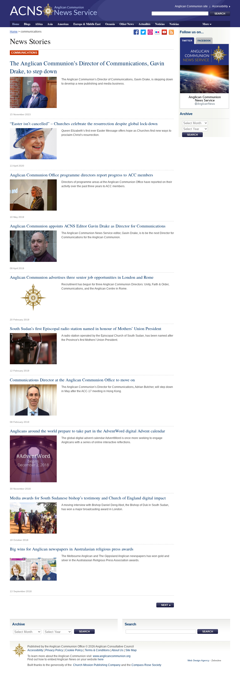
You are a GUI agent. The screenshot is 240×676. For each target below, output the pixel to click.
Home (15, 24)
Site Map (131, 650)
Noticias (160, 24)
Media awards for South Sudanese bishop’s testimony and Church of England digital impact (88, 498)
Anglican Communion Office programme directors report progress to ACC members (81, 175)
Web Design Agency (198, 660)
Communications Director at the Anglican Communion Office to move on (72, 380)
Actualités (144, 24)
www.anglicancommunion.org (112, 656)
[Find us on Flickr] (157, 31)
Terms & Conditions (97, 650)
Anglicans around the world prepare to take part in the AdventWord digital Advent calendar (87, 431)
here (101, 659)
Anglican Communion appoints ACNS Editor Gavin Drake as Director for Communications (87, 226)
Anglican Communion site (191, 6)
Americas (63, 24)
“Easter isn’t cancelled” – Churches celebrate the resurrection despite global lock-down (84, 123)
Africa (39, 24)
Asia (50, 24)
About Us (117, 650)
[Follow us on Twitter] (143, 31)
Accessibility (220, 6)
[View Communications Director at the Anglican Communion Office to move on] (33, 401)
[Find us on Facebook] (136, 31)
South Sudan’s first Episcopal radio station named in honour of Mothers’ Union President (85, 328)
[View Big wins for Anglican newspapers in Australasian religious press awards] (33, 570)
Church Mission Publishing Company (96, 665)
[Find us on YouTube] (164, 31)
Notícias (174, 24)
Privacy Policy (54, 650)
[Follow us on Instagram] (150, 31)
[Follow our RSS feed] (171, 31)
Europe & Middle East (87, 24)
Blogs (27, 24)
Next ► (166, 605)
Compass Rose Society (146, 665)
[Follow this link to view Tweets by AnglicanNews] (204, 76)
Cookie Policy (74, 650)
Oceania (110, 24)
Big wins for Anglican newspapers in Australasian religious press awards (71, 549)
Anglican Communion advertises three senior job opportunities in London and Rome (82, 277)
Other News (127, 24)
